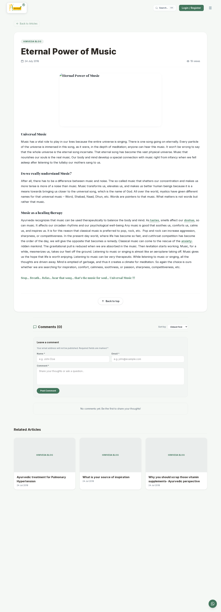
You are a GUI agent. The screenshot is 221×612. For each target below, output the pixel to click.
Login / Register (191, 7)
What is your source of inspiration (106, 477)
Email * (115, 353)
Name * (41, 353)
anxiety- (187, 241)
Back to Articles (28, 23)
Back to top (112, 301)
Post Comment (48, 390)
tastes (154, 220)
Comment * (43, 365)
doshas (189, 220)
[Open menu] (210, 8)
